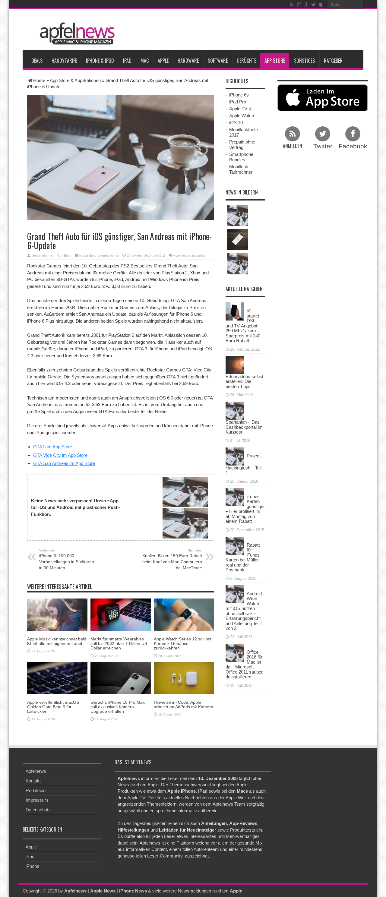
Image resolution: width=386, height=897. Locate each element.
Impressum (37, 800)
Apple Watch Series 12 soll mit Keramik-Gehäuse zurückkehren (182, 643)
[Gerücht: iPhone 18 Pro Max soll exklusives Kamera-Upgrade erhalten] (120, 677)
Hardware (188, 60)
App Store (274, 60)
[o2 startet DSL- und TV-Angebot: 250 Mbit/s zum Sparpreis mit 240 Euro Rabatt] (235, 311)
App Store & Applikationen (75, 80)
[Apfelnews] (75, 33)
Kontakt (33, 780)
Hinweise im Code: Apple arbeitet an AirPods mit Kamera (183, 704)
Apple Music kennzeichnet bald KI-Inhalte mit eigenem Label (56, 641)
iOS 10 (236, 122)
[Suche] (358, 4)
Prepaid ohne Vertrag (242, 144)
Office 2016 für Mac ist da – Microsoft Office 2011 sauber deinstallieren (244, 664)
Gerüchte (246, 60)
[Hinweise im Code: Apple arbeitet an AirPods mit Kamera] (184, 677)
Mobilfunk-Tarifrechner (240, 169)
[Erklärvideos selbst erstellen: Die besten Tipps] (235, 364)
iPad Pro (237, 101)
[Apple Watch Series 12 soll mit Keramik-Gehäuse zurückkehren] (184, 614)
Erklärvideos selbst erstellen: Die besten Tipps (244, 381)
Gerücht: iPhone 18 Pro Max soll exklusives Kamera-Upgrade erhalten (117, 707)
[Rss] (292, 4)
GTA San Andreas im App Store (64, 463)
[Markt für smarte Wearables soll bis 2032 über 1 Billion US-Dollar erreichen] (120, 614)
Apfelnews (36, 771)
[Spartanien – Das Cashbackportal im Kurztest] (235, 410)
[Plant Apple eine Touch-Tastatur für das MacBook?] (237, 215)
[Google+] (299, 4)
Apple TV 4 (240, 108)
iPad (127, 60)
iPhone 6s (239, 94)
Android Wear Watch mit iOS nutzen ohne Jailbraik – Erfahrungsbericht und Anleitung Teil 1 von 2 (244, 611)
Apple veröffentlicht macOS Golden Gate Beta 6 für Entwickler (53, 707)
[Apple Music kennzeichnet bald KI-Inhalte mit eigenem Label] (57, 614)
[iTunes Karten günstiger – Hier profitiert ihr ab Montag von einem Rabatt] (235, 496)
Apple (163, 60)
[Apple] (321, 4)
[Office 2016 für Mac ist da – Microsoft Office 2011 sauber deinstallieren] (235, 652)
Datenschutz (38, 809)
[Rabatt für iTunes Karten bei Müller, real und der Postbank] (235, 545)
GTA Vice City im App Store (60, 455)
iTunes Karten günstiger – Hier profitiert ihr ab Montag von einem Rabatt (245, 509)
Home (39, 80)
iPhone (32, 866)
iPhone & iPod (100, 60)
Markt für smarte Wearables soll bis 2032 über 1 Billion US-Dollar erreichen (119, 643)
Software (218, 60)
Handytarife (64, 60)
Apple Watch (241, 115)
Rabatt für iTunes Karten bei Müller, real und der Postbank (243, 557)
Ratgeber (333, 60)
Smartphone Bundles (241, 157)
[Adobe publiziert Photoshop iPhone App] (237, 239)
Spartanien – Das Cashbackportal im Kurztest (244, 426)
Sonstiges (304, 60)
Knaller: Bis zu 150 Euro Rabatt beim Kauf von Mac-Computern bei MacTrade (172, 559)
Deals (37, 60)
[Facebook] (306, 4)
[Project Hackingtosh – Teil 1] (235, 455)
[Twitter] (313, 4)
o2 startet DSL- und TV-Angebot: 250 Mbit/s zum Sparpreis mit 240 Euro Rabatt (243, 325)
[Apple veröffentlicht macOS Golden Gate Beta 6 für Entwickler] (57, 677)
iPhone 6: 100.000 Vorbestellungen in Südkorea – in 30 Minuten (68, 559)
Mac (145, 60)
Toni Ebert (64, 255)
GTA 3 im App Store (52, 446)
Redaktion (36, 790)
